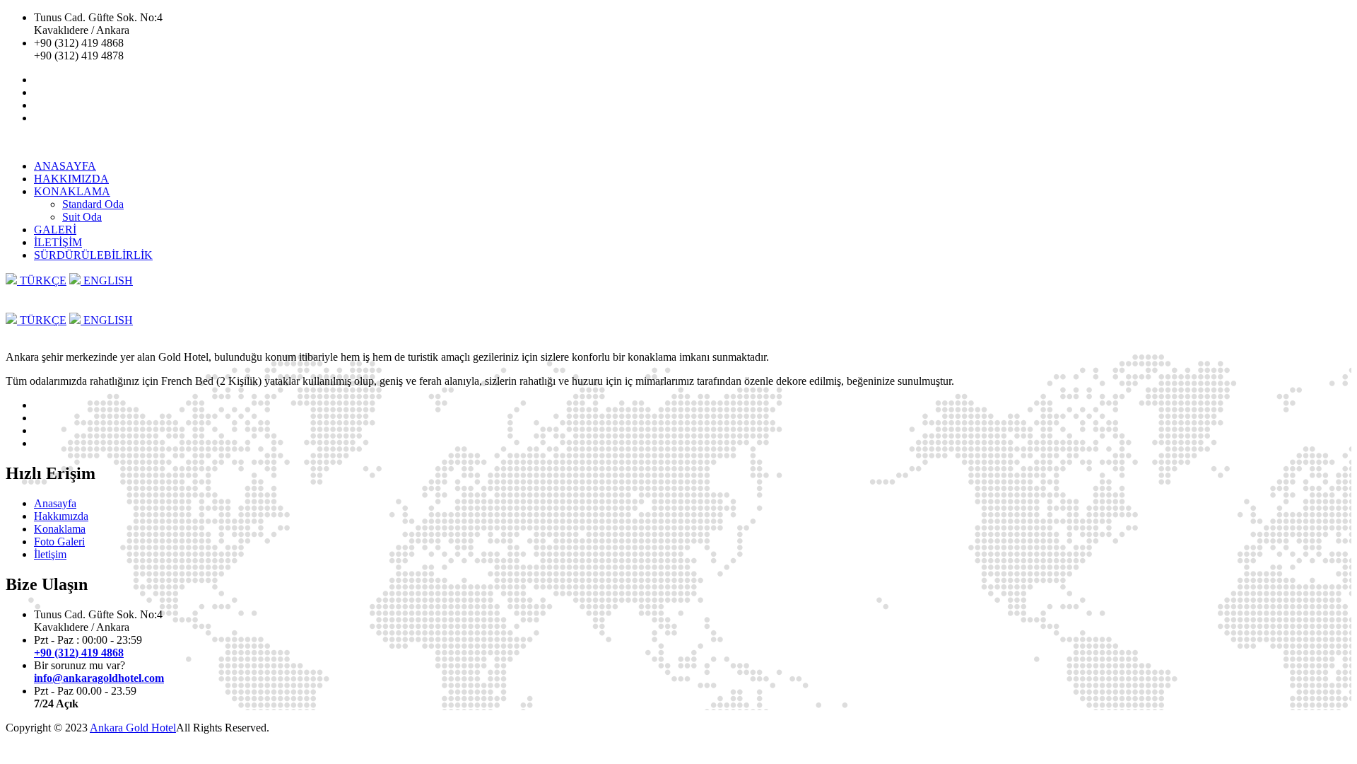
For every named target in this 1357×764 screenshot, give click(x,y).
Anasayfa (55, 503)
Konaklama (60, 529)
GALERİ (55, 230)
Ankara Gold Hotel (133, 728)
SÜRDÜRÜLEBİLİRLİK (93, 255)
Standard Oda (93, 204)
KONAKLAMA (72, 191)
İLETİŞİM (58, 242)
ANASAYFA (65, 166)
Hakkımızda (61, 516)
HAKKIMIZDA (71, 179)
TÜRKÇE (41, 280)
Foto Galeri (59, 542)
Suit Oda (82, 217)
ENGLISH (107, 280)
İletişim (50, 554)
